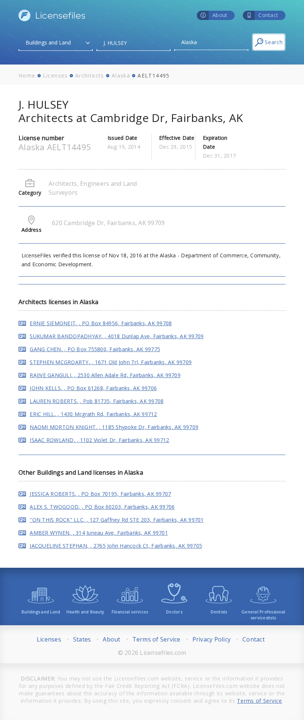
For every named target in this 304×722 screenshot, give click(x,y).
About (111, 639)
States (82, 639)
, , (101, 323)
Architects (89, 75)
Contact (253, 639)
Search (274, 42)
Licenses (55, 75)
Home (27, 75)
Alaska (121, 75)
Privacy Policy (211, 639)
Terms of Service (156, 639)
